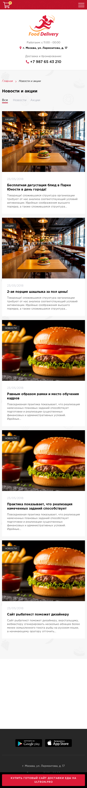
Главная (7, 81)
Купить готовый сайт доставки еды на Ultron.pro (43, 780)
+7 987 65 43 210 (45, 62)
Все (5, 100)
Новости (19, 100)
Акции (35, 100)
